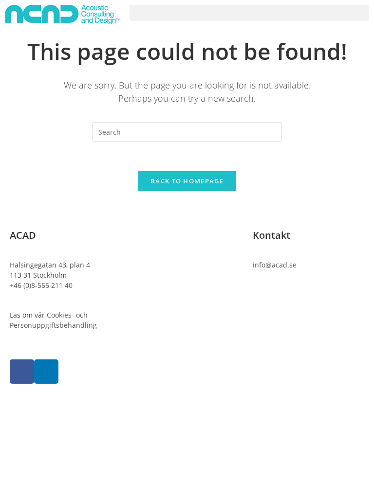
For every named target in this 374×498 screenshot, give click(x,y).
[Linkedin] (46, 371)
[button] (249, 13)
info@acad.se (275, 264)
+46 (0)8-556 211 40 (41, 285)
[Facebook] (22, 371)
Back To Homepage (187, 181)
